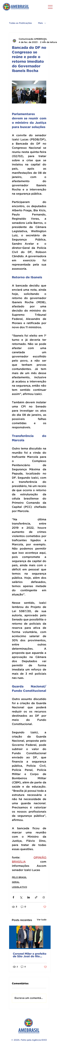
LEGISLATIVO (19, 887)
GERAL (16, 882)
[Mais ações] (44, 41)
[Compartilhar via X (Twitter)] (20, 897)
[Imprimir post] (43, 897)
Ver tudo (41, 920)
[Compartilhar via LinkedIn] (28, 897)
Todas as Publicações (20, 23)
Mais (40, 23)
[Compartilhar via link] (36, 897)
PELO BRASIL (19, 877)
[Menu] (50, 7)
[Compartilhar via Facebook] (13, 897)
